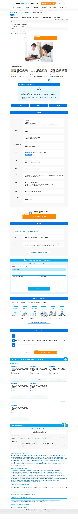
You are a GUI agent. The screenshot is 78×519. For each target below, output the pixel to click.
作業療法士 (21, 510)
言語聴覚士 (26, 510)
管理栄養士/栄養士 (50, 510)
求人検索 (27, 7)
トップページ (13, 7)
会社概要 (39, 105)
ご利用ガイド (19, 7)
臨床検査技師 (31, 510)
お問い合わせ (51, 509)
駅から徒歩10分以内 (23, 33)
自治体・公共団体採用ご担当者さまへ (26, 509)
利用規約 (46, 509)
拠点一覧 (61, 7)
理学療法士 (16, 510)
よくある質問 (63, 509)
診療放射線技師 (42, 510)
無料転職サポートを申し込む (48, 3)
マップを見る (28, 154)
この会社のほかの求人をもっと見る (39, 252)
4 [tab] (40, 79)
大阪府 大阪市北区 (28, 152)
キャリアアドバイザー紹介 (53, 7)
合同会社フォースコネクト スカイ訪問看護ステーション (26, 231)
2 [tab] (38, 79)
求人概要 (20, 105)
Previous (29, 80)
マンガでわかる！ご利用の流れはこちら (39, 322)
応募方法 (58, 105)
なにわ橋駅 (33, 162)
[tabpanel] (39, 51)
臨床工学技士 (36, 510)
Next (48, 80)
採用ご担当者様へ (53, 0)
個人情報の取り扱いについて (39, 509)
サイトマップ (57, 509)
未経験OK (12, 33)
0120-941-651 (33, 3)
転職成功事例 (36, 7)
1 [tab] (39, 60)
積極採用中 (16, 33)
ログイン (60, 3)
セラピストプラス (57, 510)
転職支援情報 (44, 7)
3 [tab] (39, 79)
